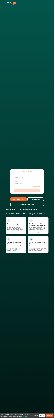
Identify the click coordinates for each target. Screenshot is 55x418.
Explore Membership (18, 199)
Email (15, 175)
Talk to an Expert (35, 199)
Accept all (49, 415)
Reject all (42, 415)
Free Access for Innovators (26, 204)
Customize (35, 415)
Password (16, 181)
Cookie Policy (24, 416)
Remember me (18, 186)
